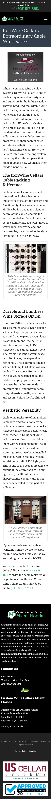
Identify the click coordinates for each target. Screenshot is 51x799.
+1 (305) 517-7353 (25, 8)
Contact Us (9, 668)
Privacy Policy (21, 751)
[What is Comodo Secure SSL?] (25, 690)
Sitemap (32, 751)
